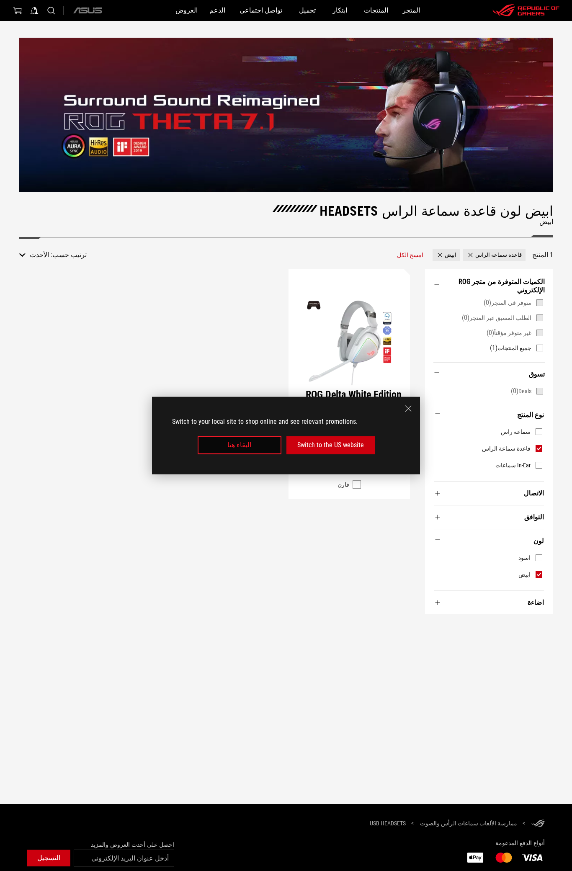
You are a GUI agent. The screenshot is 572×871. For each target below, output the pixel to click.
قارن (343, 484)
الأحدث (39, 255)
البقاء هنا (239, 445)
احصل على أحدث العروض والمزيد (132, 844)
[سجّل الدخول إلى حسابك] (34, 10)
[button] (494, 255)
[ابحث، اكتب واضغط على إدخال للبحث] (51, 10)
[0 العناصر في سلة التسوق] (18, 10)
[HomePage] (538, 823)
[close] (408, 409)
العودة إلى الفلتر (545, 627)
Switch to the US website (330, 445)
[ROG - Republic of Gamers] (525, 10)
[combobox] (34, 255)
